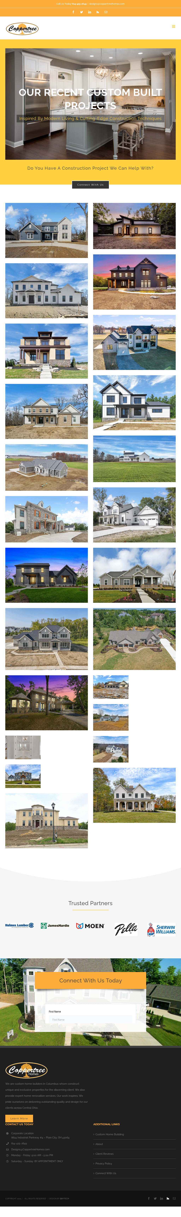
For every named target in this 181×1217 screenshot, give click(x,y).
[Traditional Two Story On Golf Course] (46, 796)
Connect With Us (105, 1174)
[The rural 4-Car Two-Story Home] (134, 438)
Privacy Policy (103, 1164)
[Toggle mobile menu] (174, 26)
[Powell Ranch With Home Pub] (111, 678)
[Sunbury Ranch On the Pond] (111, 707)
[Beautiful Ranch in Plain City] (134, 550)
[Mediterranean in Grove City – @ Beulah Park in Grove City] (46, 326)
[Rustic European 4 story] (46, 499)
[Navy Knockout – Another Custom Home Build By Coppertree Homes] (23, 767)
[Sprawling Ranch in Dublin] (134, 611)
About (99, 1145)
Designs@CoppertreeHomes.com (30, 1150)
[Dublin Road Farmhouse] (111, 739)
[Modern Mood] (134, 206)
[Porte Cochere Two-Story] (134, 318)
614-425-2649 (19, 1144)
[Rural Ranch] (46, 447)
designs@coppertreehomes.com (107, 3)
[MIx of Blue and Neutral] (46, 206)
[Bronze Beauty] (46, 387)
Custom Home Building (109, 1135)
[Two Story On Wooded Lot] (46, 611)
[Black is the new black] (134, 257)
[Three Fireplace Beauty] (46, 266)
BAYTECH (64, 1200)
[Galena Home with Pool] (23, 738)
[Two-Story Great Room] (134, 378)
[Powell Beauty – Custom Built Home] (134, 770)
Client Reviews (104, 1155)
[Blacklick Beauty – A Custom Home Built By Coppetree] (46, 678)
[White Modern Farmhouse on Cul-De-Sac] (134, 490)
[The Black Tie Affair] (46, 550)
